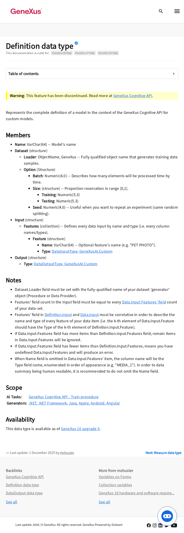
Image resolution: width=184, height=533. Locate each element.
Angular (113, 403)
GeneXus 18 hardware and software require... (136, 492)
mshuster (67, 452)
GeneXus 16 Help (108, 53)
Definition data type (22, 484)
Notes (13, 280)
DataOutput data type (24, 492)
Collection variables (115, 484)
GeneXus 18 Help (62, 53)
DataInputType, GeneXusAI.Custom (82, 251)
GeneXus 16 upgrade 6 (80, 428)
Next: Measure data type (164, 452)
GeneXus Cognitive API (132, 95)
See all (11, 501)
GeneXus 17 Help (85, 53)
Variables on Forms (115, 476)
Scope (14, 387)
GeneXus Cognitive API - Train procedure (64, 396)
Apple (84, 403)
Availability (20, 419)
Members (18, 135)
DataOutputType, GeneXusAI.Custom (65, 263)
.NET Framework (52, 403)
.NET (32, 403)
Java (73, 403)
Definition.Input (58, 314)
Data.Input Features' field (144, 302)
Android (97, 403)
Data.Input (89, 314)
